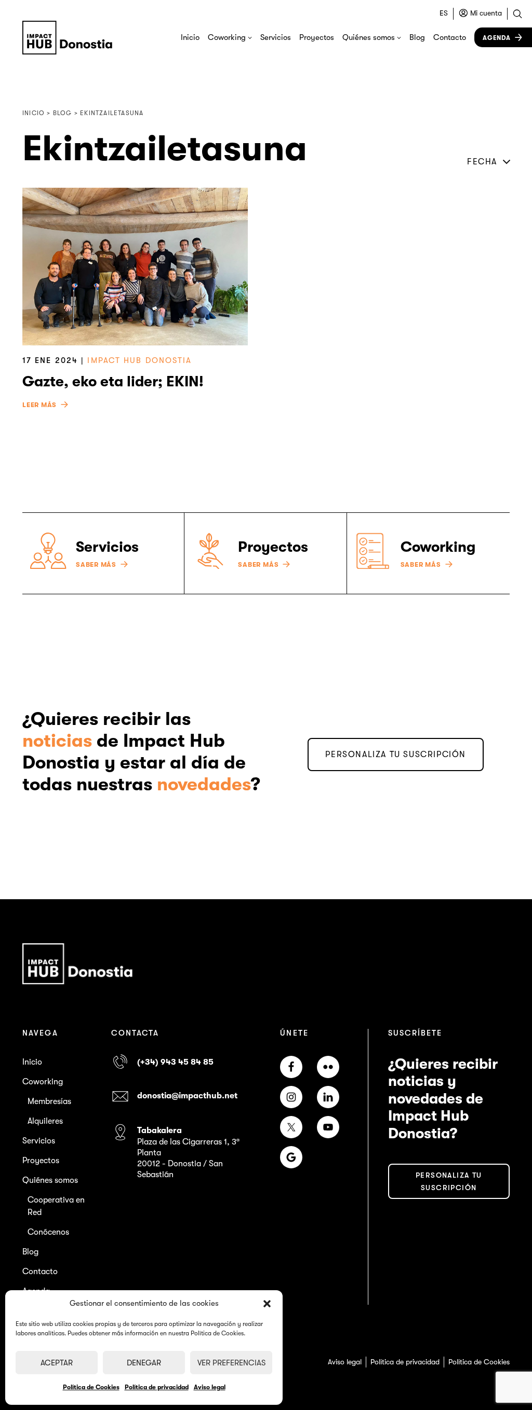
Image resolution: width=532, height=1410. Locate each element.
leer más (39, 405)
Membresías (49, 1101)
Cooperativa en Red (56, 1206)
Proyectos (316, 37)
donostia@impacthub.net (187, 1095)
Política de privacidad (157, 1387)
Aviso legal (209, 1387)
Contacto (449, 37)
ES (444, 13)
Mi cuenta (486, 13)
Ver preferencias (231, 1362)
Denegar (144, 1362)
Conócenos (48, 1232)
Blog (417, 37)
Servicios (275, 37)
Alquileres (45, 1121)
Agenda (497, 37)
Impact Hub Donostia (139, 360)
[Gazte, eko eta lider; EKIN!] (135, 266)
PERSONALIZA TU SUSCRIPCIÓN (395, 754)
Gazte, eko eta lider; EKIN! (113, 381)
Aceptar (57, 1362)
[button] (267, 1304)
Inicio (190, 37)
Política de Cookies (91, 1387)
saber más (96, 564)
